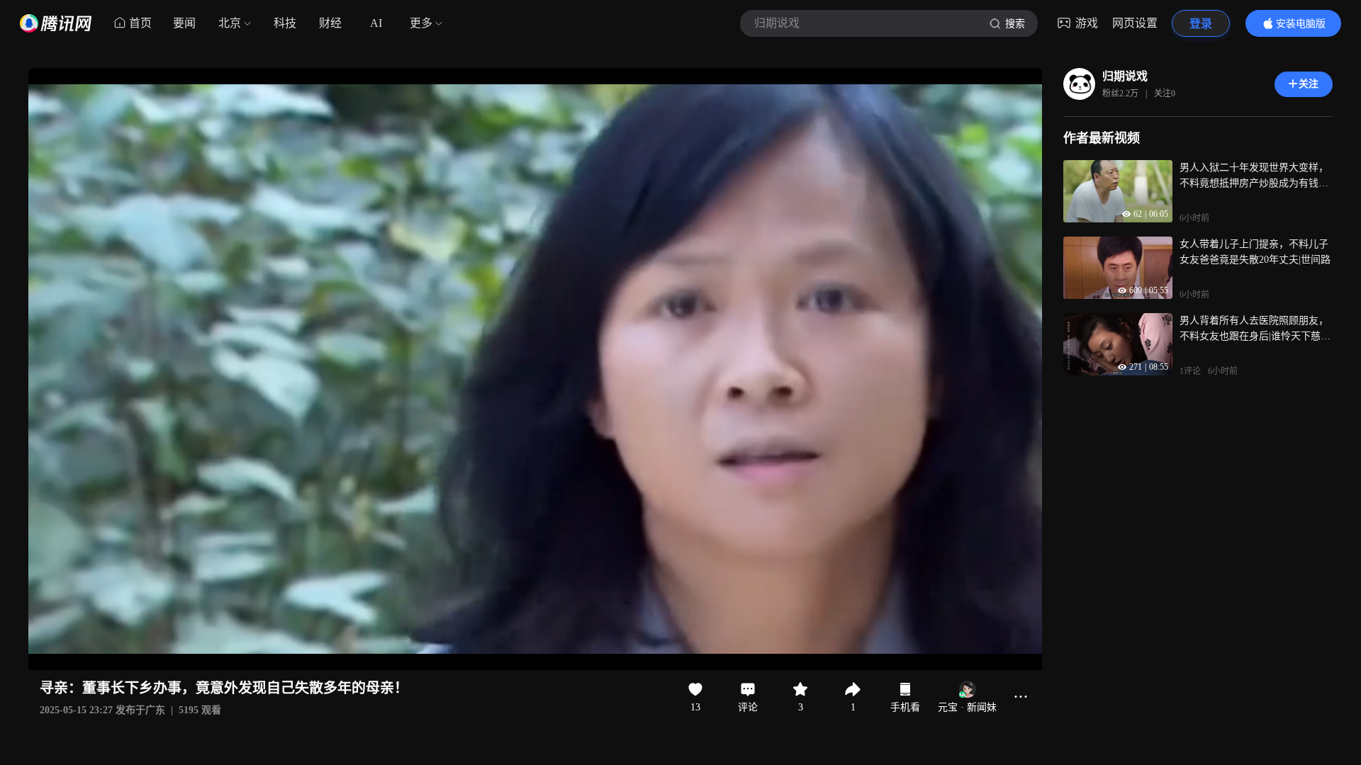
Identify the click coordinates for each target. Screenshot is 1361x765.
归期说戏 (1125, 76)
